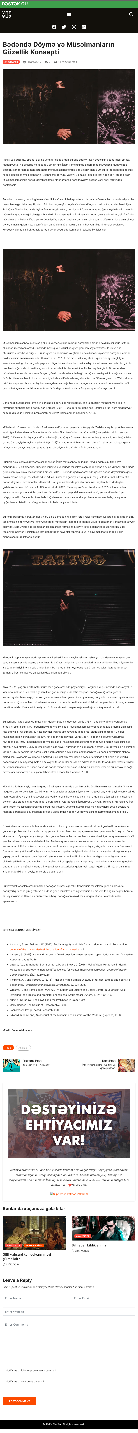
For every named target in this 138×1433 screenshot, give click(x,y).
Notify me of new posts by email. (25, 1381)
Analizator (11, 62)
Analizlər (23, 1047)
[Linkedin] (83, 27)
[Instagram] (74, 27)
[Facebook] (54, 27)
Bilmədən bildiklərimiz (87, 1245)
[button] (69, 14)
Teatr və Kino (32, 1245)
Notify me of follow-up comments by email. (31, 1370)
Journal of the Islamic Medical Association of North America (44, 949)
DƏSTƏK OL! (15, 3)
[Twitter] (64, 27)
